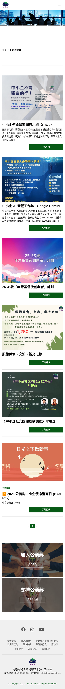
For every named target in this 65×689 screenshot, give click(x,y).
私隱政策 (32, 649)
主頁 (4, 50)
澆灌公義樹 (32, 599)
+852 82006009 (21, 673)
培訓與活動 (12, 644)
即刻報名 (46, 228)
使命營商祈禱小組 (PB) (47, 641)
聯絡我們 (46, 649)
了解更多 (46, 147)
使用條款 (19, 649)
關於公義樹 (26, 641)
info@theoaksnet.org (51, 673)
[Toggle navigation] (59, 5)
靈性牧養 (27, 644)
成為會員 (32, 564)
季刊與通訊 (41, 644)
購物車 (54, 644)
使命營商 (11, 641)
